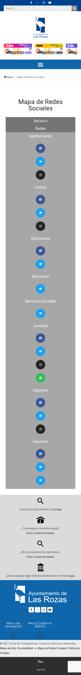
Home (9, 77)
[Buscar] (74, 8)
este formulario (45, 533)
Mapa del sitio (8, 648)
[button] (40, 65)
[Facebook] (40, 148)
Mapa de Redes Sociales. (52, 648)
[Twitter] (40, 161)
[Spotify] (40, 378)
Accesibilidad (25, 648)
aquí (59, 509)
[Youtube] (50, 2)
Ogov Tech (41, 670)
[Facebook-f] (31, 2)
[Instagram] (43, 2)
